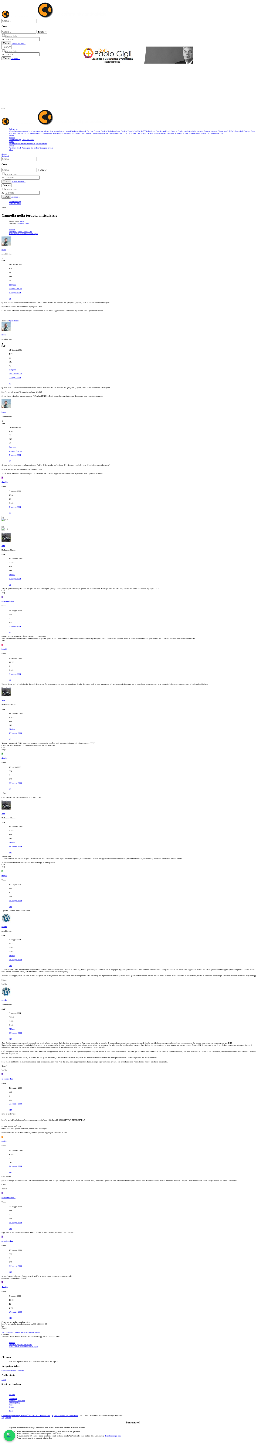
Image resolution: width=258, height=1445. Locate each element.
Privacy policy (14, 1403)
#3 (10, 461)
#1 (10, 298)
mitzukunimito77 (8, 601)
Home (11, 1407)
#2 (10, 384)
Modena (12, 574)
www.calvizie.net (15, 288)
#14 (10, 1110)
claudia (5, 482)
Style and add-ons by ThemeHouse (65, 1416)
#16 (10, 1228)
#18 (10, 1318)
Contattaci (13, 1399)
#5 (10, 584)
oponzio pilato (7, 1079)
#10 (10, 852)
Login (4, 1380)
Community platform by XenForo (26, 1416)
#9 (10, 789)
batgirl (4, 649)
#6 (10, 632)
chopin (4, 758)
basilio (4, 1141)
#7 (10, 680)
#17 (10, 1272)
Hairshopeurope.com (113, 1436)
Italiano (12, 1395)
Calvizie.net (6, 1371)
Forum (13, 1371)
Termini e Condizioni (17, 1401)
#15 (10, 1172)
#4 (10, 513)
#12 (10, 965)
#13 (10, 1039)
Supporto (20, 1371)
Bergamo (12, 284)
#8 (10, 739)
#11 (10, 906)
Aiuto (11, 1405)
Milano (12, 955)
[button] (3, 108)
